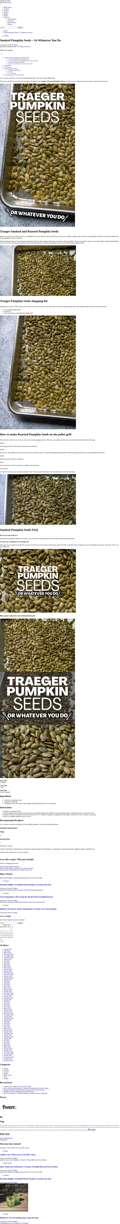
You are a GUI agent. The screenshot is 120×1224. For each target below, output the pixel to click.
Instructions (8, 67)
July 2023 (7, 1001)
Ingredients (8, 65)
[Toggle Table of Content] (1, 54)
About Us (7, 17)
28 (8, 937)
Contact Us (11, 21)
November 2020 (8, 1054)
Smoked (16, 866)
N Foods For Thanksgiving (112, 1127)
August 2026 (7, 949)
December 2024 (8, 973)
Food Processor (23, 1127)
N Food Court (80, 1127)
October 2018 (8, 1059)
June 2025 (7, 963)
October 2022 (8, 1016)
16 (12, 933)
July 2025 (7, 961)
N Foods (104, 1127)
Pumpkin (6, 866)
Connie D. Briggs (12, 45)
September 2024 (8, 978)
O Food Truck (55, 1130)
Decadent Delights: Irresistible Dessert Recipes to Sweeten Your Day (25, 885)
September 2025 (8, 957)
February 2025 (8, 969)
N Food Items (87, 1127)
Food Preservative (16, 1127)
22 (10, 935)
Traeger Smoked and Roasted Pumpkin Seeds (17, 57)
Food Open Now (74, 1125)
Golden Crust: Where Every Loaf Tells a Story (17, 1086)
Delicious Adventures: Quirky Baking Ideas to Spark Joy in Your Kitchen (28, 909)
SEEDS (11, 866)
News (5, 1077)
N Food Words (9, 1130)
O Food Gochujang (25, 1130)
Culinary (6, 9)
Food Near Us (21, 1125)
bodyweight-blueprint (6, 1138)
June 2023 (7, 1003)
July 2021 (7, 1040)
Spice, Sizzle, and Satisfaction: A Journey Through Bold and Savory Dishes (26, 1088)
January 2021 (8, 1050)
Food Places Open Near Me (6, 1127)
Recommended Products (11, 69)
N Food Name (99, 1127)
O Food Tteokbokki (63, 1130)
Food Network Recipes (29, 1125)
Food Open (37, 1125)
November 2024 (8, 974)
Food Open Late (43, 1125)
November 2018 (8, 1057)
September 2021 (8, 1037)
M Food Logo (74, 1127)
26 (5, 937)
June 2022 (7, 1023)
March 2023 (7, 1008)
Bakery (6, 14)
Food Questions (43, 1127)
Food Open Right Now (83, 1125)
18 (3, 935)
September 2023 (8, 998)
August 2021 (7, 1038)
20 (6, 935)
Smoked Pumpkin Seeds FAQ (17, 62)
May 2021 (7, 1043)
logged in (10, 920)
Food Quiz (56, 1127)
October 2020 (8, 1055)
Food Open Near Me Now (64, 1125)
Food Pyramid (30, 1127)
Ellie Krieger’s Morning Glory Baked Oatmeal (16, 868)
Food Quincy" (50, 1127)
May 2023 (7, 1005)
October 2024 (8, 976)
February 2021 (8, 1048)
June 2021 (7, 1042)
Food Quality (37, 1127)
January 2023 (8, 1011)
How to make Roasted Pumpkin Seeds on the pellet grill (24, 60)
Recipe (92, 1129)
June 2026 (7, 951)
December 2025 (8, 954)
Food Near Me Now (13, 1125)
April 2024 (7, 986)
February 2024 (8, 989)
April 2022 (7, 1027)
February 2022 (8, 1030)
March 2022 (7, 1028)
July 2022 (7, 1022)
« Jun (1, 941)
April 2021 (7, 1045)
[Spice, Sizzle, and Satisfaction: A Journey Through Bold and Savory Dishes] (23, 1160)
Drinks (6, 16)
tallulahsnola (3, 1140)
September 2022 (8, 1018)
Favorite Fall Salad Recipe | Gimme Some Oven (16, 870)
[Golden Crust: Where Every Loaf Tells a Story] (14, 1148)
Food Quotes (61, 1127)
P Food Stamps (75, 1130)
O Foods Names (48, 1130)
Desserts (6, 11)
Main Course (7, 7)
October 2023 (8, 996)
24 (1, 937)
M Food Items (67, 1127)
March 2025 (7, 968)
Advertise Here (12, 19)
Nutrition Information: (15, 70)
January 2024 (8, 991)
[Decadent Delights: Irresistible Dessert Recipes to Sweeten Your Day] (21, 878)
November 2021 (8, 1033)
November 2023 (8, 995)
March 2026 (7, 952)
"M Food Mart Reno (4, 1125)
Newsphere (16, 1223)
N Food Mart (93, 1127)
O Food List (32, 1130)
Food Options (91, 1125)
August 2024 (7, 979)
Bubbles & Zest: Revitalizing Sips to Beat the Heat (19, 1091)
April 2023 (7, 1006)
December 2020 (8, 1052)
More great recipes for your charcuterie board (21, 63)
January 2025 (8, 971)
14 (8, 933)
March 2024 (7, 988)
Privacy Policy (12, 22)
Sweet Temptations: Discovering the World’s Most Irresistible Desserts (26, 897)
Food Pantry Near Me (99, 1125)
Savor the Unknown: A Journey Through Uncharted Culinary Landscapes (25, 1093)
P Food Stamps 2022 (83, 1130)
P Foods (69, 1130)
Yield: (11, 72)
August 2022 (7, 1020)
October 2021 (8, 1035)
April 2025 (7, 966)
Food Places (106, 1125)
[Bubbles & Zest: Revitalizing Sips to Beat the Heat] (14, 1211)
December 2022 (8, 1013)
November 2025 (8, 956)
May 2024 (7, 984)
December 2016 (8, 1060)
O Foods (37, 1130)
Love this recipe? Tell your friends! (14, 75)
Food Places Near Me (114, 1125)
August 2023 (7, 1000)
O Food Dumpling (17, 1130)
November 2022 (8, 1015)
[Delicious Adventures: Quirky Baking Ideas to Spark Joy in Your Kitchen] (22, 902)
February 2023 (8, 1010)
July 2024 (7, 981)
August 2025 (7, 959)
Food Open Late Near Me (52, 1125)
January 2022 (8, 1032)
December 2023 (8, 993)
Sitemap (10, 24)
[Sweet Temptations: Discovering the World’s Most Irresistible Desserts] (21, 890)
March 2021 (7, 1047)
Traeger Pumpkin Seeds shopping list (19, 59)
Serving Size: (13, 73)
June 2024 (7, 983)
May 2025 (7, 964)
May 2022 (7, 1025)
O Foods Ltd (42, 1130)
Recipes (6, 12)
